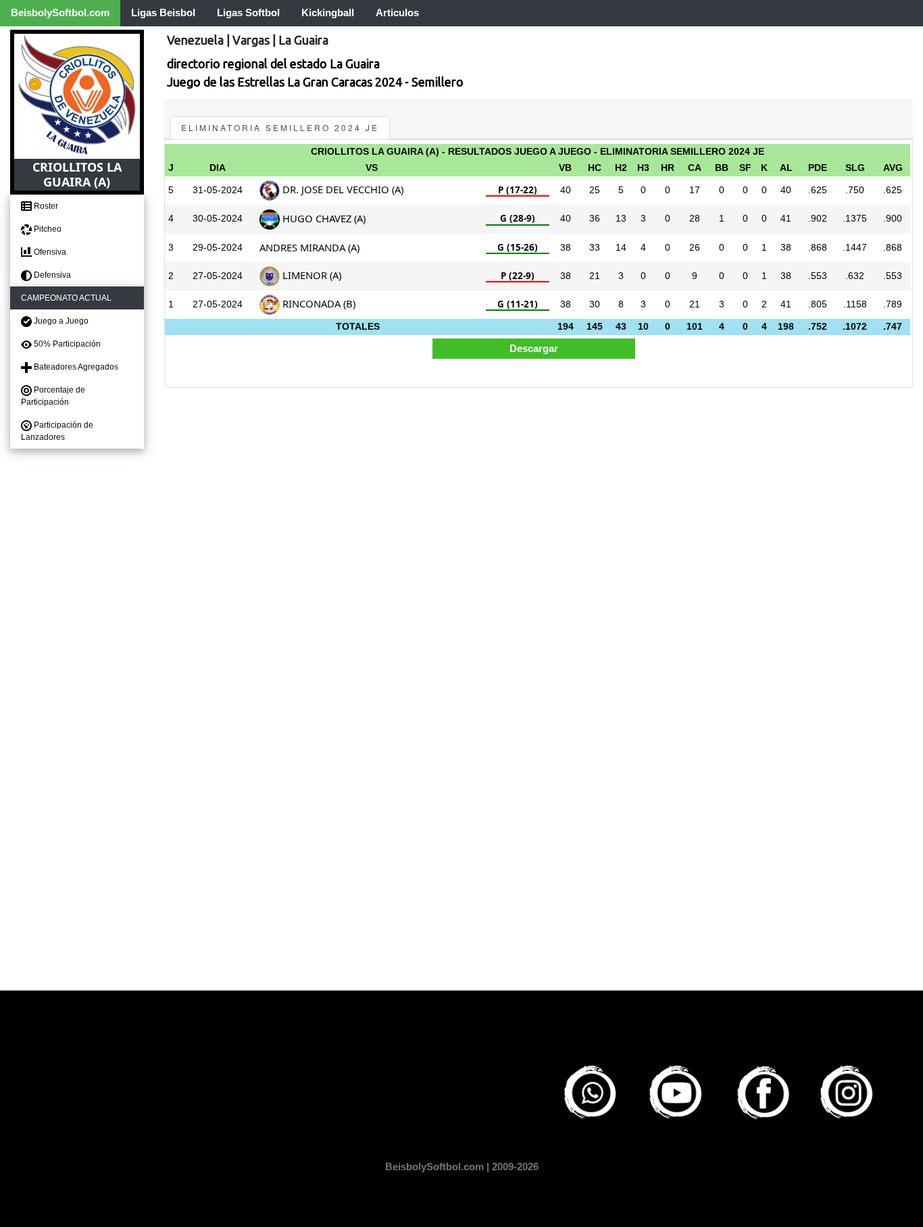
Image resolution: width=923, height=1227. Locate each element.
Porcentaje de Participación (53, 396)
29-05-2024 (218, 248)
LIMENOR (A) (310, 275)
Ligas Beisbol (163, 12)
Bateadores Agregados (75, 367)
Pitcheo (46, 229)
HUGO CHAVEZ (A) (323, 218)
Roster (45, 206)
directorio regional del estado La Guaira (273, 63)
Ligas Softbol (248, 12)
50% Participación (66, 344)
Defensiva (51, 275)
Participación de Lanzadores (57, 431)
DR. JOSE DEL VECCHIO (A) (341, 189)
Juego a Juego (60, 321)
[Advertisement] (538, 491)
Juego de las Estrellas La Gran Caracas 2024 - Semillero (315, 82)
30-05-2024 (218, 219)
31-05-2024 (218, 190)
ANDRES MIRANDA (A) (309, 247)
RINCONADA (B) (317, 303)
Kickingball (327, 12)
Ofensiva (49, 252)
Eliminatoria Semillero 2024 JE (280, 127)
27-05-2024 (218, 276)
